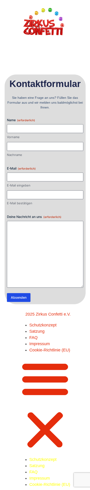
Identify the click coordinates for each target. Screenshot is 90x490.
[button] (45, 404)
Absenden (19, 297)
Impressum (39, 343)
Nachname (14, 155)
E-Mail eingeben (18, 185)
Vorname (13, 137)
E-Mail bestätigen (19, 203)
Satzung (37, 331)
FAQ (33, 337)
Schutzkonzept (43, 325)
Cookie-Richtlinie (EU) (49, 350)
